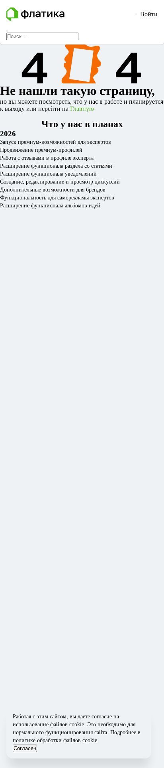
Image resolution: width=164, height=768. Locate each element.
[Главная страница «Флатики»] (69, 14)
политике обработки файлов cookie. (56, 740)
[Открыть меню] (136, 14)
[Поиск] (7, 31)
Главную (82, 108)
